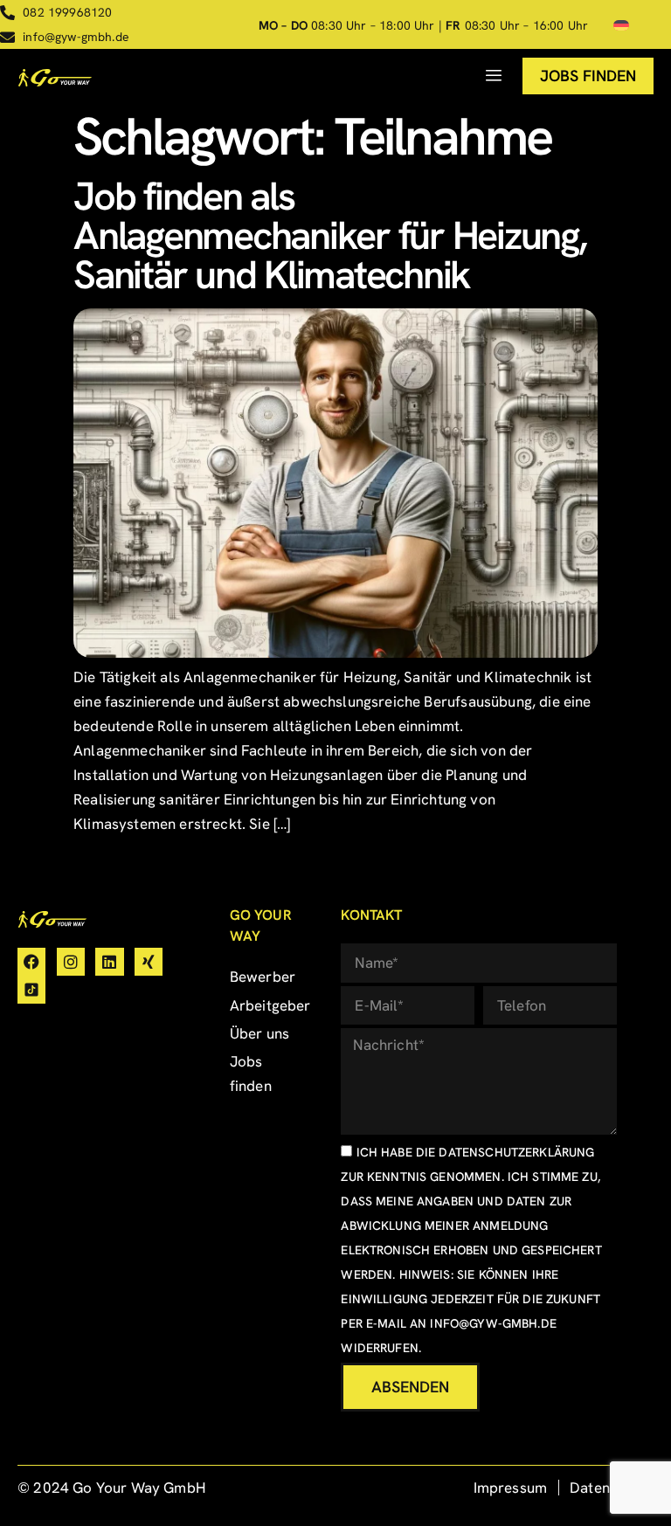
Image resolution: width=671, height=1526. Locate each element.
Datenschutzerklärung (516, 1152)
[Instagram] (71, 962)
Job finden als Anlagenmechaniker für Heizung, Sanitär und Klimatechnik (329, 235)
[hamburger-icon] (494, 76)
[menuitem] (621, 25)
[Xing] (149, 962)
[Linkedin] (109, 962)
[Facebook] (31, 962)
